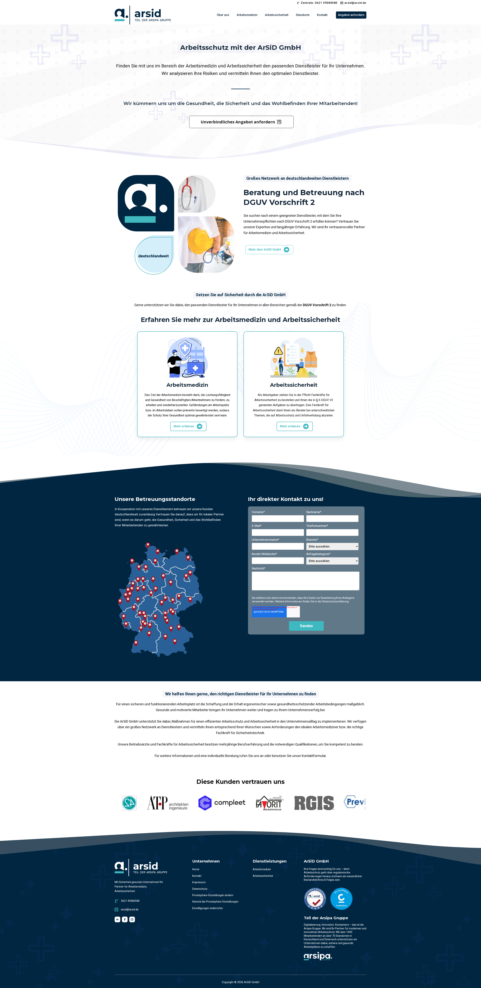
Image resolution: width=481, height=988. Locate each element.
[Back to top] (473, 980)
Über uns (223, 15)
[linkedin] (117, 919)
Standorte (302, 15)
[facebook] (125, 919)
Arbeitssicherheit (276, 15)
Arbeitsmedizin (247, 15)
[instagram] (132, 919)
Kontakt (322, 15)
